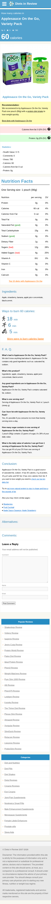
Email (4, 593)
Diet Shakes (9, 774)
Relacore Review (12, 737)
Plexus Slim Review (13, 714)
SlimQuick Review (12, 731)
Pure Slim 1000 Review (14, 679)
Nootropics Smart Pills (14, 803)
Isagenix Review (11, 639)
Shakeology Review (13, 627)
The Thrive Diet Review (14, 708)
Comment (5, 555)
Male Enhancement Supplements (19, 809)
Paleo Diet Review (12, 656)
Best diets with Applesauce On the (17, 121)
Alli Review (9, 685)
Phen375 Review (12, 691)
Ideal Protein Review (13, 662)
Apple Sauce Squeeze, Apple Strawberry (19, 510)
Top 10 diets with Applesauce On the (25, 281)
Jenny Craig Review (13, 645)
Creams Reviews (12, 786)
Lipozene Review (12, 743)
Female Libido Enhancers (15, 821)
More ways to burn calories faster (25, 338)
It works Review (11, 703)
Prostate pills (10, 826)
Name (4, 585)
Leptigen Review (11, 697)
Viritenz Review (11, 633)
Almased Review (11, 720)
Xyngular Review (12, 726)
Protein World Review (14, 650)
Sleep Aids (9, 832)
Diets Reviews (10, 780)
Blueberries (8, 504)
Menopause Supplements (15, 815)
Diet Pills (8, 769)
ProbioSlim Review (12, 749)
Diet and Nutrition (12, 763)
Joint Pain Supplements (14, 798)
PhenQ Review (11, 668)
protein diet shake (35, 111)
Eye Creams (9, 792)
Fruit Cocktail (8, 507)
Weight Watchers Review (15, 674)
